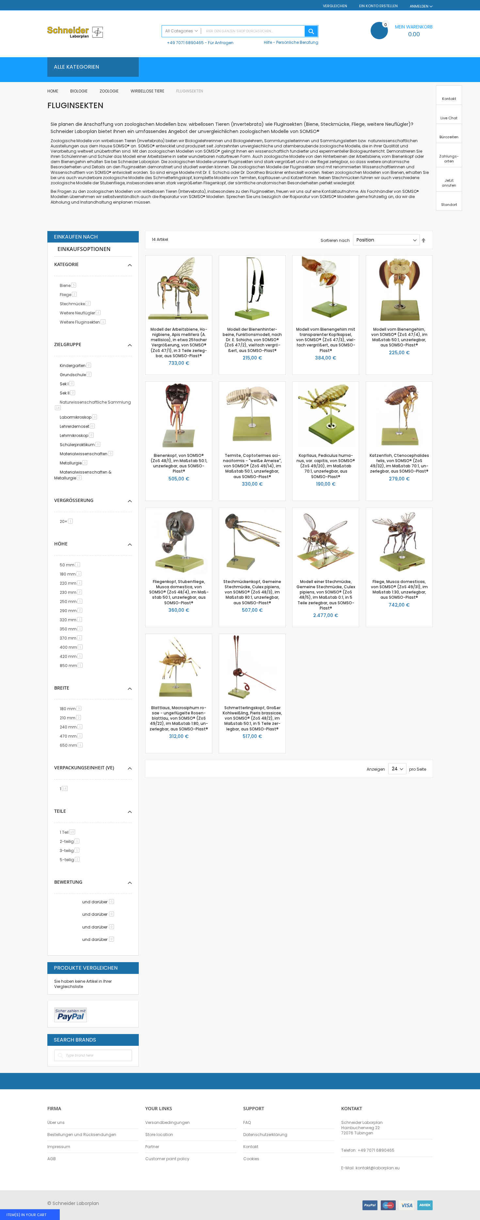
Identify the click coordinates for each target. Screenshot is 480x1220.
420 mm (72, 656)
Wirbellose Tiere (148, 91)
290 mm (72, 610)
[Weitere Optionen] (70, 1014)
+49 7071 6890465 (185, 42)
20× (67, 521)
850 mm (72, 665)
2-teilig (71, 841)
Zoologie (110, 91)
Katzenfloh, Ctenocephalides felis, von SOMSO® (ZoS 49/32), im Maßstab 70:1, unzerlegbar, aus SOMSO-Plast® (399, 463)
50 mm (71, 565)
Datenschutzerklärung (265, 1134)
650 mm (72, 745)
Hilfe (268, 42)
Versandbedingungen (167, 1122)
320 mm (72, 620)
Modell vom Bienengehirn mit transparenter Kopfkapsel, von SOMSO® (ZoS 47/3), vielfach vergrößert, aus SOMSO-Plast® (326, 339)
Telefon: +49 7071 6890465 (367, 1150)
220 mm (72, 583)
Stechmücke (76, 304)
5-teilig (71, 859)
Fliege (69, 294)
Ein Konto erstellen (378, 6)
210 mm (71, 718)
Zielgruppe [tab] (67, 344)
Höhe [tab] (61, 544)
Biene (69, 285)
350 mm (72, 629)
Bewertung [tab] (68, 882)
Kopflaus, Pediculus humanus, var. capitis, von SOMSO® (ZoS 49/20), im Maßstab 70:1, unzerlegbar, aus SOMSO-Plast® (325, 466)
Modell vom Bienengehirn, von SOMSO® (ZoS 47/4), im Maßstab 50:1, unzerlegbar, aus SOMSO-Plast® (399, 337)
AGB (51, 1159)
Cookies (251, 1159)
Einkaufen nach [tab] (76, 237)
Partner (152, 1146)
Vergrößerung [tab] (73, 500)
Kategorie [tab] (66, 264)
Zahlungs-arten (449, 159)
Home (53, 91)
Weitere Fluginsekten (84, 322)
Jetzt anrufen (449, 183)
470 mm (72, 736)
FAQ (247, 1122)
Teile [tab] (60, 811)
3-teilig (71, 850)
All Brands (130, 1039)
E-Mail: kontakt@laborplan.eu (370, 1168)
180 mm (72, 574)
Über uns (56, 1122)
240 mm (72, 727)
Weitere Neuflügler (81, 313)
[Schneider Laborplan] (101, 33)
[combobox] (240, 31)
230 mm (72, 592)
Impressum (58, 1146)
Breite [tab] (61, 688)
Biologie (79, 91)
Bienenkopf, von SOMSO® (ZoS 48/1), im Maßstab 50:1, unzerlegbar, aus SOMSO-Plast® (179, 463)
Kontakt (250, 1146)
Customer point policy (167, 1159)
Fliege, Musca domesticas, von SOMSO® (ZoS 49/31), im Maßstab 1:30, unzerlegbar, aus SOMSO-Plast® (399, 589)
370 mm (72, 638)
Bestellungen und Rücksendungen (81, 1134)
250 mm (72, 601)
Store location (159, 1134)
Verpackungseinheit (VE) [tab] (84, 767)
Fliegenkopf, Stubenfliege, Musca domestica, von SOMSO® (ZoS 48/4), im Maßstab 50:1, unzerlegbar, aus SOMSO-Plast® (179, 592)
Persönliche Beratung (297, 42)
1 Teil (68, 832)
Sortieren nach (335, 240)
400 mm (72, 647)
